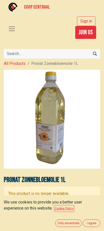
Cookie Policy (64, 208)
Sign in (86, 21)
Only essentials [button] (69, 223)
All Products (14, 63)
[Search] (95, 54)
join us (86, 32)
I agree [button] (91, 223)
